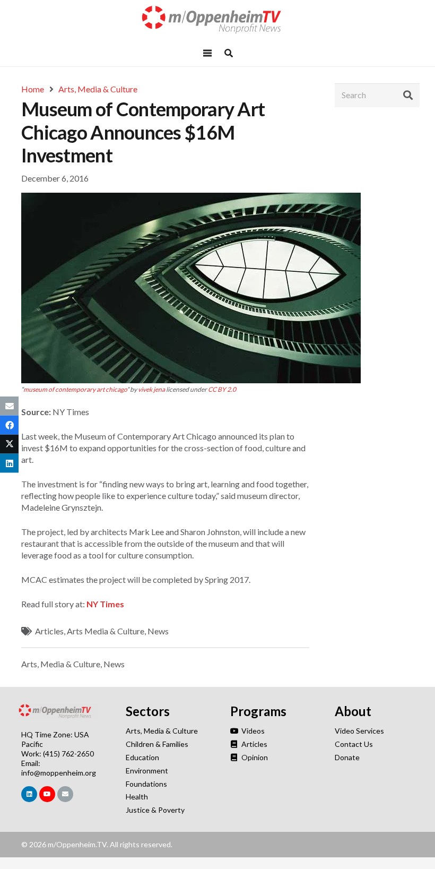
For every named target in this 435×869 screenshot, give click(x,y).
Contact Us (354, 743)
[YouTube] (47, 794)
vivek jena (151, 389)
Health (137, 796)
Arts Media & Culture (105, 631)
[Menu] (207, 53)
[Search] (408, 95)
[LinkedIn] (29, 794)
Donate (347, 757)
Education (142, 757)
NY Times (105, 604)
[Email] (65, 794)
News (158, 631)
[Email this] (9, 405)
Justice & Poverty (155, 809)
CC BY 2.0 (222, 389)
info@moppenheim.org (58, 772)
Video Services (359, 730)
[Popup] (228, 53)
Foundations (146, 783)
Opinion (254, 757)
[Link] (217, 20)
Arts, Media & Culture (60, 664)
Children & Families (157, 743)
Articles (49, 631)
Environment (147, 770)
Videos (252, 730)
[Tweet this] (9, 444)
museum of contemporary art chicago (75, 389)
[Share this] (9, 424)
